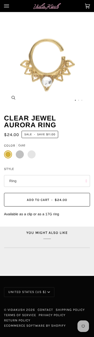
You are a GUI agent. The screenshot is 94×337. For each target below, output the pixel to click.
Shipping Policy (70, 310)
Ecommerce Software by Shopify (35, 325)
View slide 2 (78, 100)
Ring (13, 181)
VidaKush (16, 310)
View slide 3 (81, 100)
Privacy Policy (52, 315)
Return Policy (17, 320)
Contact (45, 310)
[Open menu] (11, 6)
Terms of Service (20, 315)
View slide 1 (75, 100)
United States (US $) (27, 292)
